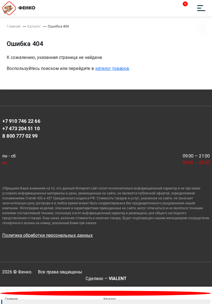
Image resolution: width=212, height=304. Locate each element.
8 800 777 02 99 (20, 136)
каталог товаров (112, 68)
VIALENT (118, 278)
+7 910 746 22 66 (21, 121)
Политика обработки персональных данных (47, 235)
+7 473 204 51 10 (21, 128)
